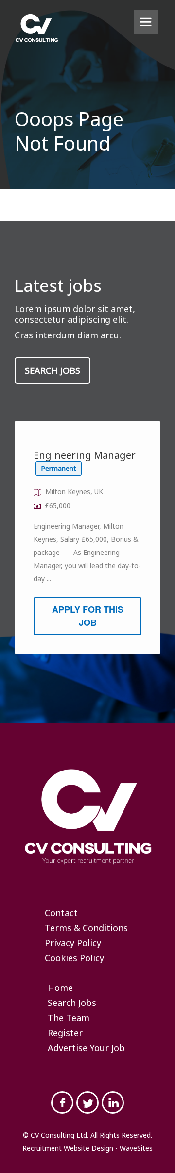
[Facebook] (62, 1102)
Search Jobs (52, 370)
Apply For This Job (87, 616)
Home (60, 988)
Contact (61, 913)
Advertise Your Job (86, 1048)
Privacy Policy (73, 943)
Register (65, 1033)
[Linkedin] (113, 1102)
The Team (68, 1018)
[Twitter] (87, 1102)
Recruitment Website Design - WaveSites (87, 1148)
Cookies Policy (74, 958)
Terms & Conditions (86, 928)
